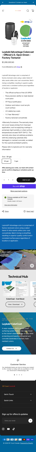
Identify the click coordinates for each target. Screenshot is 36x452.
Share (7, 211)
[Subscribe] (30, 421)
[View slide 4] (21, 375)
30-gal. (6, 161)
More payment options (18, 191)
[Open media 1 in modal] (30, 20)
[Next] (33, 2)
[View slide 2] (17, 375)
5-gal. (16, 161)
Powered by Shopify (26, 443)
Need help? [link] (30, 211)
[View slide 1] (14, 375)
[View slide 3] (19, 375)
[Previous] (3, 2)
